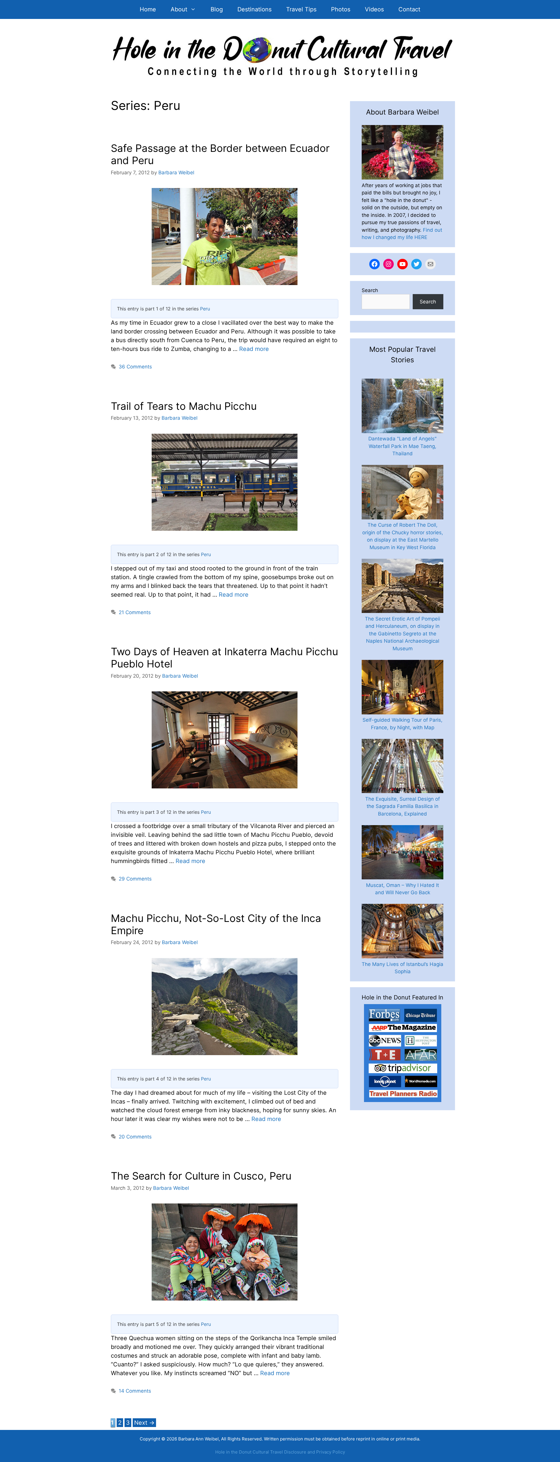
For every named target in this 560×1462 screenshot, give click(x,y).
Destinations (254, 9)
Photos (340, 9)
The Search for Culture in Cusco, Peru (201, 1176)
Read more (254, 348)
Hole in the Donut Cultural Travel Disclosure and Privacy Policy (280, 1452)
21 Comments (135, 612)
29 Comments (135, 879)
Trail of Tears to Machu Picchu (184, 406)
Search (370, 290)
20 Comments (135, 1137)
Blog (217, 9)
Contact (409, 9)
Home (148, 9)
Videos (374, 9)
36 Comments (135, 367)
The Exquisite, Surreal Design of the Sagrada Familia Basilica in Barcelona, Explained (402, 806)
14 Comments (135, 1391)
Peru (205, 309)
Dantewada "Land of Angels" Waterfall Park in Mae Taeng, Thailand (402, 446)
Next (144, 1422)
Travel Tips (301, 9)
